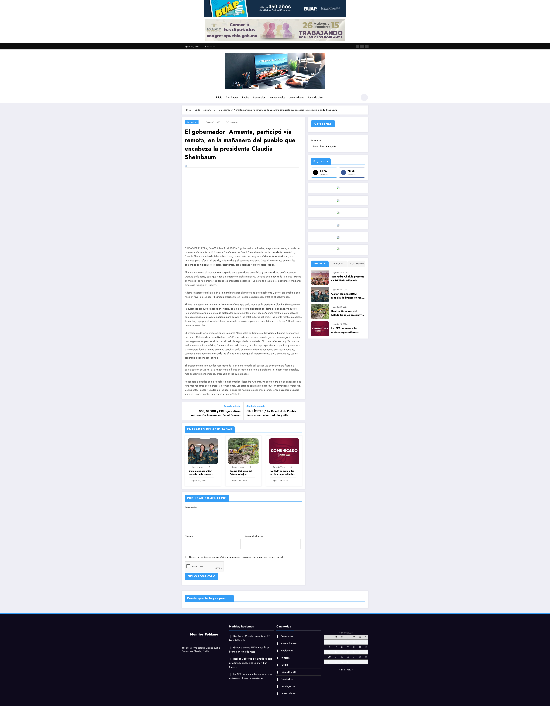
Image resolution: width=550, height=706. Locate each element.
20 (329, 657)
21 (336, 657)
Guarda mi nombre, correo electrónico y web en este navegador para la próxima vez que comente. (237, 557)
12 (366, 647)
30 (348, 662)
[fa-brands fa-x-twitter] (362, 46)
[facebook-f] (357, 46)
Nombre (189, 536)
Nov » (350, 669)
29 (342, 662)
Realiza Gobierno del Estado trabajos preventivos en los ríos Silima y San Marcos (241, 472)
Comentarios (191, 507)
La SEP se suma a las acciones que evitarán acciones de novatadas (282, 472)
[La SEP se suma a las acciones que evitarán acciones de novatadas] (284, 451)
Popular (338, 263)
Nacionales (259, 97)
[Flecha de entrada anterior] (186, 411)
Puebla (245, 97)
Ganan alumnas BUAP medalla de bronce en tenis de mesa (200, 472)
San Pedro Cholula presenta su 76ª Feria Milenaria (347, 278)
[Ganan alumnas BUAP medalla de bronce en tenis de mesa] (203, 451)
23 (348, 657)
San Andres (232, 97)
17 (354, 652)
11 (360, 647)
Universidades (296, 97)
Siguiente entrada (255, 406)
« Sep (342, 669)
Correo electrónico (254, 536)
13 (329, 652)
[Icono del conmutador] (184, 98)
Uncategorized (288, 686)
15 (342, 652)
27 (329, 662)
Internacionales (277, 97)
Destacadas (287, 636)
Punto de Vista (315, 97)
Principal (285, 658)
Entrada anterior (232, 406)
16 (348, 652)
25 (360, 657)
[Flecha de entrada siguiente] (301, 411)
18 (360, 652)
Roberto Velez (197, 467)
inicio (219, 97)
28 (336, 662)
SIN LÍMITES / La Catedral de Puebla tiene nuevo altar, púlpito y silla (271, 413)
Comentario (357, 263)
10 (354, 647)
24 (354, 657)
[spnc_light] (364, 97)
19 (366, 652)
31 (354, 662)
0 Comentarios (232, 122)
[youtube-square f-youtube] (367, 46)
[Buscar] (355, 97)
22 (342, 657)
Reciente (319, 263)
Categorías (316, 140)
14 (336, 652)
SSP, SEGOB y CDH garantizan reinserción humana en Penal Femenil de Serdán (216, 413)
